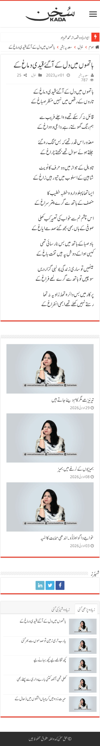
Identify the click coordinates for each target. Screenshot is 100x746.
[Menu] (93, 14)
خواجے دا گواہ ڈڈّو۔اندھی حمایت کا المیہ (67, 538)
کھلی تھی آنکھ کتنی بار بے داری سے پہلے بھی (41, 679)
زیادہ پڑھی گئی (86, 609)
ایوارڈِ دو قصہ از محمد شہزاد (75, 37)
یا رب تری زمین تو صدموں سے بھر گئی (43, 640)
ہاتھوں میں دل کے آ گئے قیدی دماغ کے (43, 621)
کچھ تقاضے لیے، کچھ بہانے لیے (50, 659)
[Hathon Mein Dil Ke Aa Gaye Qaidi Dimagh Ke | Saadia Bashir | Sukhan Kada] (60, 585)
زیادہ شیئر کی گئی (60, 609)
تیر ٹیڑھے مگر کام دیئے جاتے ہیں (72, 400)
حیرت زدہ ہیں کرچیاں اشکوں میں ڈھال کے (40, 698)
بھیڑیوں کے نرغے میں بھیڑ (76, 469)
